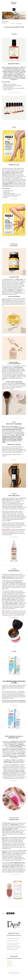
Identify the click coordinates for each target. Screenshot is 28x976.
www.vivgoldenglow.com (15, 874)
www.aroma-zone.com (14, 390)
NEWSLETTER (10, 961)
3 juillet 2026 (4, 23)
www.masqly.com (14, 198)
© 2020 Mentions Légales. (12, 940)
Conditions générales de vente (13, 938)
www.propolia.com (14, 705)
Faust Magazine (19, 23)
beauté (13, 23)
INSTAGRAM (9, 966)
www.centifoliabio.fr (14, 537)
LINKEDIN (9, 964)
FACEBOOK (9, 962)
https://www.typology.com (14, 92)
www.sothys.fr (14, 459)
